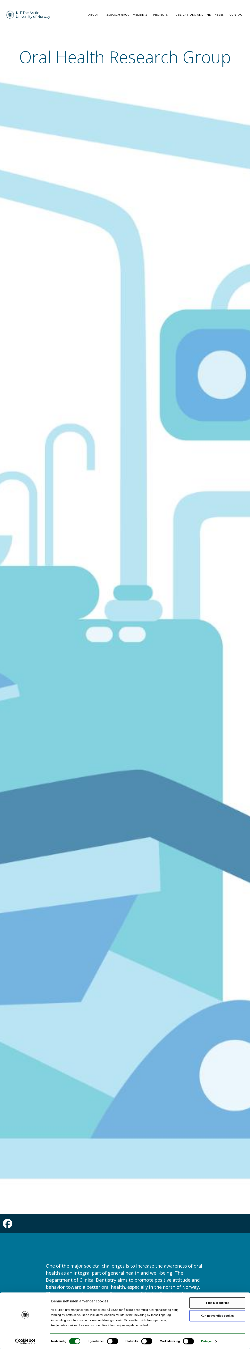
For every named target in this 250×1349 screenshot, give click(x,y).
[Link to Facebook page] (7, 1226)
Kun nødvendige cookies (217, 1315)
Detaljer (206, 1341)
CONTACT (236, 14)
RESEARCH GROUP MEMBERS (126, 14)
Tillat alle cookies (217, 1302)
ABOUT (93, 14)
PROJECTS (160, 14)
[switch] (112, 1341)
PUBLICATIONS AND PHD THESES (199, 14)
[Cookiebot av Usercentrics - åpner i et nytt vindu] (25, 1341)
